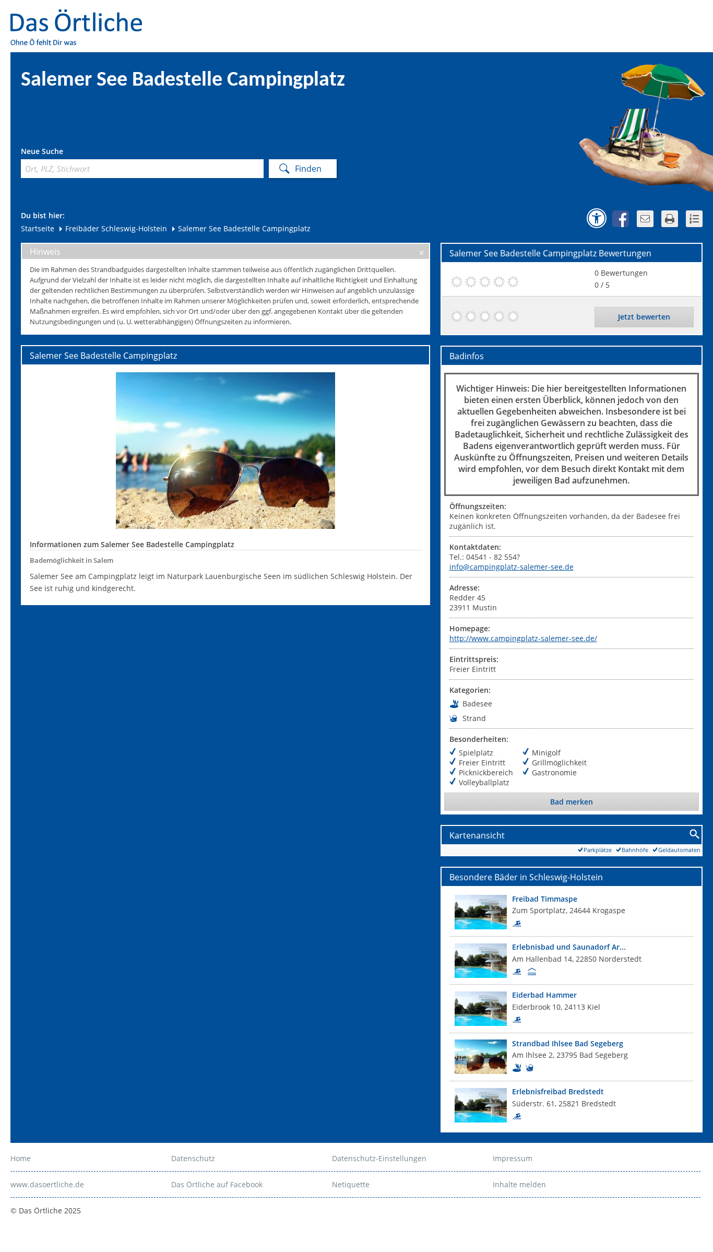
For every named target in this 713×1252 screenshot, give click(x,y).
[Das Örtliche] (80, 16)
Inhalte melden (519, 1184)
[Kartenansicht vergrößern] (695, 834)
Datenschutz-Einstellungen (379, 1158)
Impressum (512, 1158)
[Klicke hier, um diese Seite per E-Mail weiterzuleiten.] (645, 218)
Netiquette (351, 1184)
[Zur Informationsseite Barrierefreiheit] (596, 218)
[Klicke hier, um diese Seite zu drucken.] (669, 218)
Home (20, 1158)
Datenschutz (193, 1158)
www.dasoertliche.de (47, 1184)
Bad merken (571, 802)
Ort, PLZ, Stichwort (67, 152)
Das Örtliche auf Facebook (217, 1184)
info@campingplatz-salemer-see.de (511, 567)
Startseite (37, 228)
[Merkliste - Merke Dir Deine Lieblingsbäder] (694, 218)
